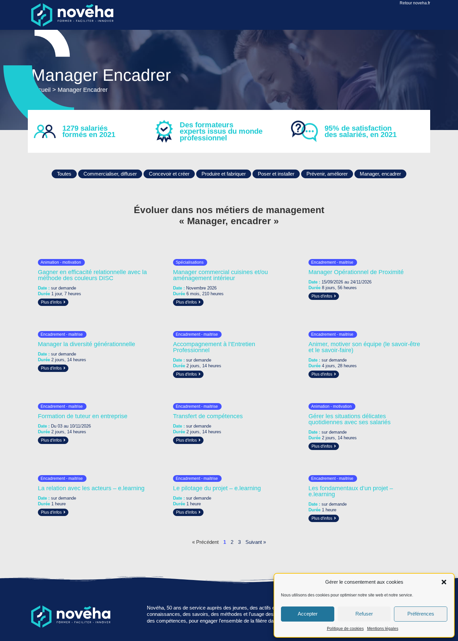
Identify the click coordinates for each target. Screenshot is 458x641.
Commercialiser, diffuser (110, 174)
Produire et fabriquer (224, 174)
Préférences (420, 614)
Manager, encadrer (380, 174)
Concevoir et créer (169, 174)
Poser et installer (276, 174)
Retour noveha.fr (415, 3)
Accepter (308, 614)
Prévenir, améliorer (327, 174)
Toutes (64, 174)
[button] (444, 582)
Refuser (364, 614)
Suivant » (255, 542)
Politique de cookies (345, 628)
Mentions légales (382, 628)
